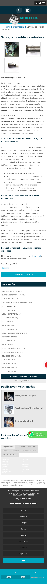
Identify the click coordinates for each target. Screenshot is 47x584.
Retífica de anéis (8, 310)
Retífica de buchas (9, 371)
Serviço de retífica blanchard (13, 348)
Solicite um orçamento (23, 274)
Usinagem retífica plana (11, 314)
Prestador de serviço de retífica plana (17, 303)
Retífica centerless (9, 367)
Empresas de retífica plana (12, 291)
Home (23, 510)
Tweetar (5, 268)
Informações (8, 284)
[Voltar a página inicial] (23, 18)
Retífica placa (7, 322)
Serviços (24, 523)
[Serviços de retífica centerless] (11, 49)
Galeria (23, 529)
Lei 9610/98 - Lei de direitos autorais (12, 485)
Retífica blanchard (9, 306)
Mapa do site (23, 554)
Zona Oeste (32, 447)
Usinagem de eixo (8, 360)
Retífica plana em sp (9, 329)
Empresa (23, 516)
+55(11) (23, 498)
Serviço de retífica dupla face (13, 352)
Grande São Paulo (29, 451)
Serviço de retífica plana (11, 356)
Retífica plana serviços (11, 318)
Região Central (8, 447)
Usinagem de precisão (10, 299)
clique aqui (36, 256)
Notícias (23, 535)
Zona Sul (6, 451)
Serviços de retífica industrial (29, 408)
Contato (24, 547)
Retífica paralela (8, 341)
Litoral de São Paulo (10, 455)
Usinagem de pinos (9, 364)
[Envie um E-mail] (28, 10)
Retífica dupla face (9, 337)
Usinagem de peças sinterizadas (14, 333)
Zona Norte (21, 447)
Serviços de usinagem (25, 395)
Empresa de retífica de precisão (14, 295)
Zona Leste (16, 451)
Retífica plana (7, 345)
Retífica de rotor (8, 325)
